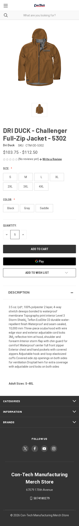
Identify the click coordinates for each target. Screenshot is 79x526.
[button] (51, 159)
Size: (6, 168)
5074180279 (41, 498)
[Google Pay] (39, 261)
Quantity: (10, 225)
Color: (8, 199)
